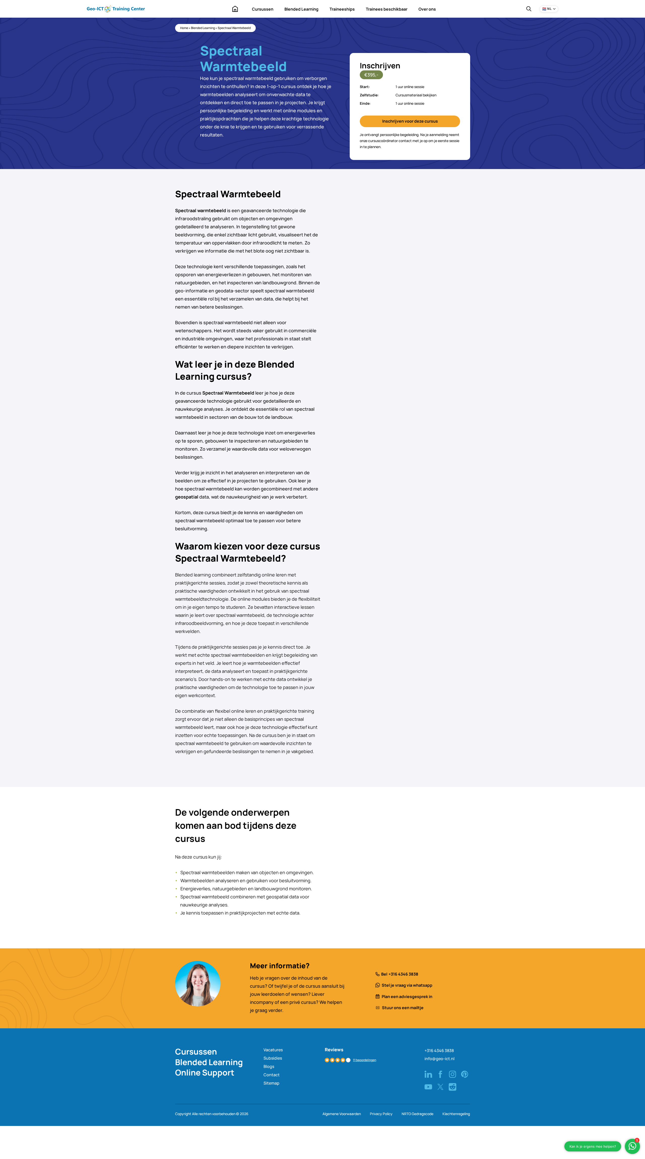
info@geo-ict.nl (440, 1058)
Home (235, 9)
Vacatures (273, 1050)
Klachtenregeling (456, 1113)
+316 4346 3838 (403, 974)
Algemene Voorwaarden (341, 1113)
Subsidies (273, 1058)
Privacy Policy (381, 1113)
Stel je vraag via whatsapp (407, 985)
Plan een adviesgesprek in (407, 996)
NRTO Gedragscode (417, 1113)
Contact (272, 1075)
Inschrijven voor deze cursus (410, 121)
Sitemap (271, 1083)
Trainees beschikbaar (386, 9)
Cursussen (262, 9)
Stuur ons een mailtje (403, 1007)
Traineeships (342, 9)
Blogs (269, 1066)
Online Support (204, 1072)
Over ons (427, 9)
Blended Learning (301, 9)
